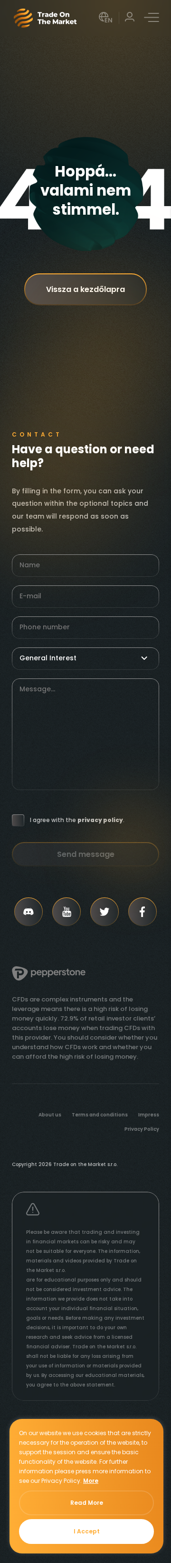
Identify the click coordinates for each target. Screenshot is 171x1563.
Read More (86, 1503)
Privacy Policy (141, 1129)
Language (106, 17)
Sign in (129, 17)
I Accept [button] (87, 1531)
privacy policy (100, 820)
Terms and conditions (100, 1115)
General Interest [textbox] (47, 658)
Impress (148, 1115)
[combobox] (85, 658)
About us (49, 1115)
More (90, 1481)
